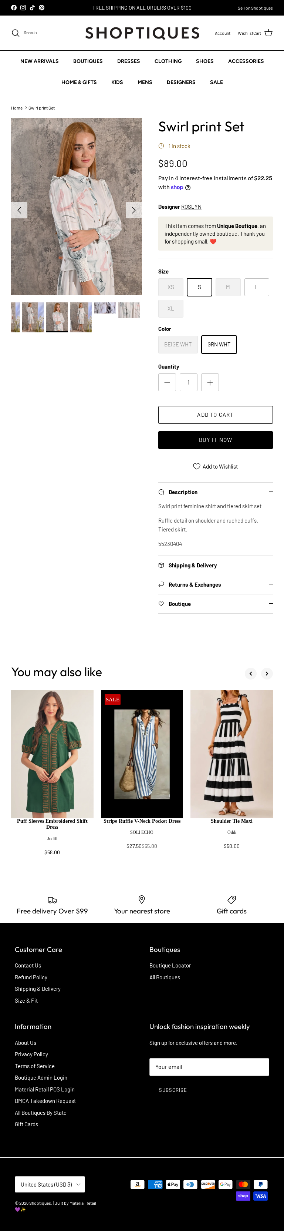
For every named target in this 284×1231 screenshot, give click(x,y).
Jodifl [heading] (52, 838)
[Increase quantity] (210, 382)
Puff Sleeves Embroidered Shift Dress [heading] (52, 824)
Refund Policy (31, 977)
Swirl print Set (41, 107)
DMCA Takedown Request (45, 1100)
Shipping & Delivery (38, 988)
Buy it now (216, 439)
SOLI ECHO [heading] (141, 832)
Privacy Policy (31, 1054)
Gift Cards (26, 1124)
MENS (145, 82)
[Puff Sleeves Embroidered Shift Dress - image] (52, 754)
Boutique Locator (170, 965)
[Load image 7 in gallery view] (76, 206)
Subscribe (173, 1090)
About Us (25, 1042)
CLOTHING (168, 61)
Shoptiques (40, 1202)
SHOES (205, 61)
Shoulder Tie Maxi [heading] (232, 821)
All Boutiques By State (41, 1112)
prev (251, 674)
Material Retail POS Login (45, 1089)
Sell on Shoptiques (255, 7)
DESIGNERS (181, 82)
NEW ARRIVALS (39, 61)
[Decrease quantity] (167, 382)
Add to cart (215, 414)
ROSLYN (191, 206)
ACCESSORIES (246, 61)
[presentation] (52, 840)
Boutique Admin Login (41, 1077)
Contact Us (28, 965)
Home (17, 107)
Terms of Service (35, 1066)
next (267, 674)
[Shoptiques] (142, 33)
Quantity (168, 366)
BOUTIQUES (88, 61)
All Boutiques (164, 977)
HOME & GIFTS (79, 82)
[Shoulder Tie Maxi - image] (231, 754)
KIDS (117, 82)
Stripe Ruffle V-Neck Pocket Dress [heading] (142, 821)
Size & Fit (26, 1000)
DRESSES (128, 61)
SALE (216, 82)
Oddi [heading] (231, 832)
